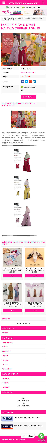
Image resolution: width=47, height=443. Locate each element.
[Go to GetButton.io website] (41, 440)
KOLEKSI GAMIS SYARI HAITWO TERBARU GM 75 (20, 26)
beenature (6, 351)
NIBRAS (6, 378)
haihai (19, 18)
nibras (5, 364)
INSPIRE (6, 387)
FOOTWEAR (8, 342)
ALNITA (6, 383)
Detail (12, 276)
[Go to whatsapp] (41, 436)
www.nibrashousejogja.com (23, 3)
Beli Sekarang (28, 97)
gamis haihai (12, 18)
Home (4, 18)
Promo (5, 333)
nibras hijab (7, 369)
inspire (5, 360)
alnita (5, 347)
